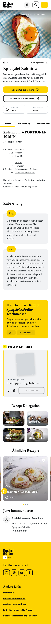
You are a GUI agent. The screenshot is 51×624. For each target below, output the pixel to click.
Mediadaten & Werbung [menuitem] (14, 604)
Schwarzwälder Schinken (26, 169)
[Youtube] (21, 572)
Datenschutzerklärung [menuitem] (14, 598)
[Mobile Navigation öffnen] (44, 5)
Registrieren (19, 518)
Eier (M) (19, 156)
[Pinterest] (14, 572)
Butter (18, 152)
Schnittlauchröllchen (25, 172)
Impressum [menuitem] (8, 592)
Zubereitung (24, 123)
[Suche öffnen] (36, 5)
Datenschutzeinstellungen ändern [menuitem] (20, 615)
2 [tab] (25, 504)
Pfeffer (18, 162)
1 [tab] (23, 504)
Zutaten (7, 123)
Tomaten (19, 165)
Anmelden (37, 518)
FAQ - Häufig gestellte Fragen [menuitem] (18, 610)
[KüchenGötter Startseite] (8, 5)
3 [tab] (27, 504)
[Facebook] (29, 572)
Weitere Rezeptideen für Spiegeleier (20, 186)
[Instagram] (6, 572)
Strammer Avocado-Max (21, 492)
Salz (17, 159)
